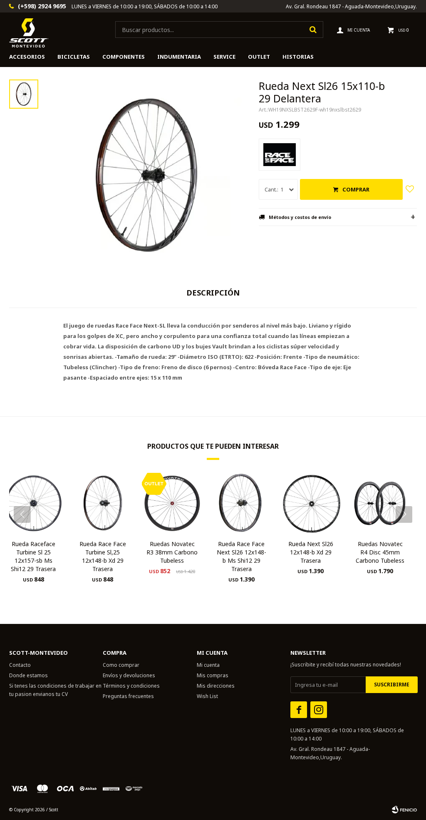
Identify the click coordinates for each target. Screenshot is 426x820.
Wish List (207, 696)
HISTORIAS (298, 56)
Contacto (20, 664)
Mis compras (212, 675)
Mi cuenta (208, 664)
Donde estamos (28, 675)
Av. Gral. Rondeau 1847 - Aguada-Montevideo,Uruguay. (351, 6)
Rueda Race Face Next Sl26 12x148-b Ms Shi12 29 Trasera (241, 556)
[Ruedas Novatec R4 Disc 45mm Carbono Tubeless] (380, 503)
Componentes (123, 56)
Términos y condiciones (131, 685)
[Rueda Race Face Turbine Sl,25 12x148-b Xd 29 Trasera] (103, 503)
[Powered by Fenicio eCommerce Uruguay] (404, 809)
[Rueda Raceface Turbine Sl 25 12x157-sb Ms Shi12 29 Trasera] (33, 503)
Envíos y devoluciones (129, 675)
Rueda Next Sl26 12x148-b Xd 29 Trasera (310, 552)
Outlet (259, 56)
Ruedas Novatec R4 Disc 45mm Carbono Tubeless (380, 552)
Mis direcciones (216, 685)
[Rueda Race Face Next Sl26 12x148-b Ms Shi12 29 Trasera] (241, 503)
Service (224, 56)
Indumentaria (179, 56)
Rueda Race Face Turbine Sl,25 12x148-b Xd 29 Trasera (102, 556)
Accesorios (27, 56)
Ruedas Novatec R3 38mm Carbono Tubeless (172, 552)
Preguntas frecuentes (128, 696)
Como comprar (121, 664)
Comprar (355, 189)
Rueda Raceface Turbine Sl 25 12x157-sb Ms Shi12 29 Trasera (33, 556)
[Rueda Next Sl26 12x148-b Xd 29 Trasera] (311, 503)
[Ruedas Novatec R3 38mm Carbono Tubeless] (172, 503)
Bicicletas (73, 56)
